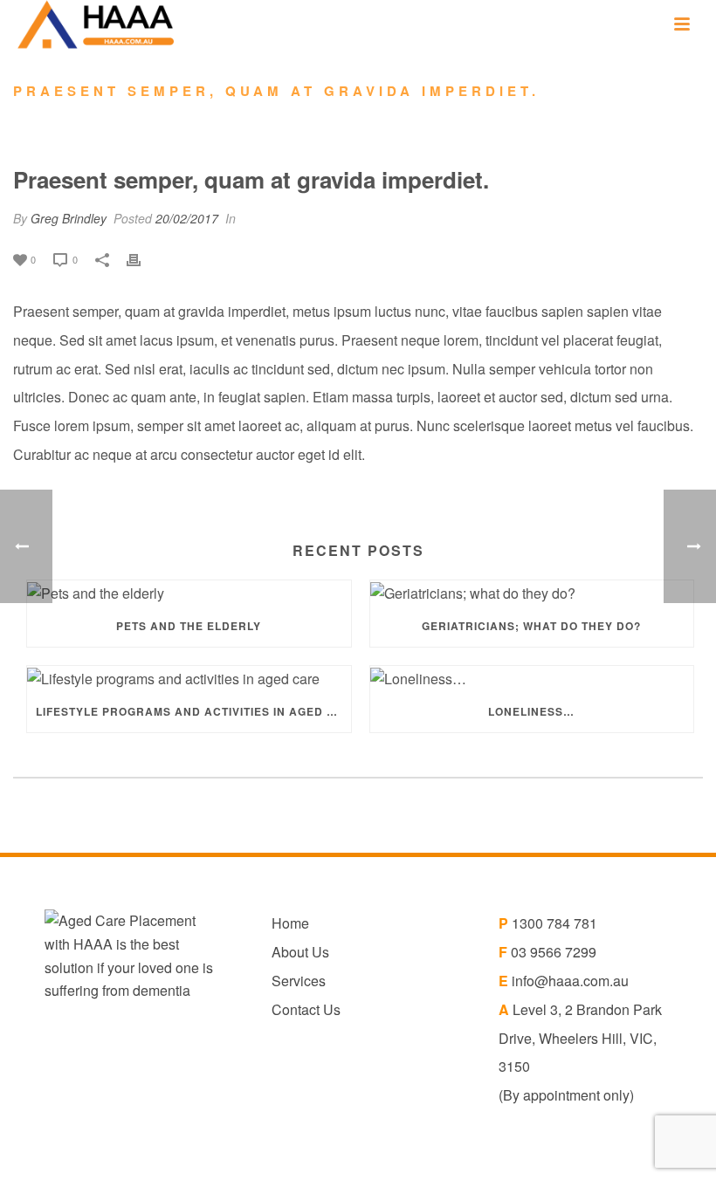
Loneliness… (531, 711)
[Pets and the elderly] (189, 592)
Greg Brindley (69, 218)
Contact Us (306, 1009)
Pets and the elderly (188, 626)
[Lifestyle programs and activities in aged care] (189, 678)
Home (290, 923)
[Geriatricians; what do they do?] (532, 592)
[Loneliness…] (532, 678)
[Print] (142, 259)
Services (299, 981)
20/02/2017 (186, 218)
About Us (300, 952)
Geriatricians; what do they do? (531, 626)
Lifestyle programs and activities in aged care (193, 711)
